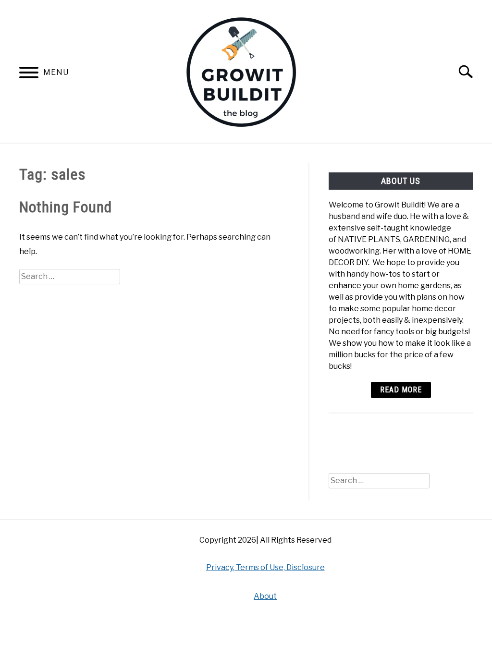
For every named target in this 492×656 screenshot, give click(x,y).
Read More (401, 389)
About (265, 596)
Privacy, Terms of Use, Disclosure (265, 567)
